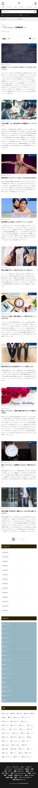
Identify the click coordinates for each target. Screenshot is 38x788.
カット (30, 749)
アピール (6, 725)
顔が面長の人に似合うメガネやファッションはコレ (17, 222)
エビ (24, 733)
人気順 (8, 38)
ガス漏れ (14, 749)
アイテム (17, 717)
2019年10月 (5, 557)
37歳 (27, 713)
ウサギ (30, 729)
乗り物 (5, 646)
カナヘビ (14, 753)
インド (23, 729)
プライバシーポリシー (25, 777)
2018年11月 (5, 601)
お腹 (30, 737)
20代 (13, 713)
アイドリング (26, 717)
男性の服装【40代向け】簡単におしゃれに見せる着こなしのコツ (18, 512)
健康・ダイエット (8, 660)
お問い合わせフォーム (19, 779)
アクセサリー (15, 721)
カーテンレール (16, 741)
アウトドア (9, 7)
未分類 (10, 775)
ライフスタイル (8, 15)
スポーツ (21, 7)
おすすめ (14, 737)
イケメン (22, 725)
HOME (3, 7)
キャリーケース (8, 756)
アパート (25, 721)
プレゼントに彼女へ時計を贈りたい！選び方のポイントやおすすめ (18, 317)
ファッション (28, 7)
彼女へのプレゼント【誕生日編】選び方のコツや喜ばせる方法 (18, 412)
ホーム (8, 767)
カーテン (6, 741)
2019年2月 (5, 592)
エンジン (31, 733)
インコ (5, 729)
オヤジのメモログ (23, 783)
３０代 (20, 713)
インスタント (14, 729)
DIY (10, 717)
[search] (35, 11)
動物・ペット (7, 664)
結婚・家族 (6, 695)
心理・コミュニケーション (10, 673)
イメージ (31, 725)
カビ (21, 753)
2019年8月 (5, 565)
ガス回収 (6, 749)
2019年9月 (5, 561)
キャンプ (17, 756)
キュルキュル (27, 756)
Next (23, 539)
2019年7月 (5, 570)
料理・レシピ (7, 678)
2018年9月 (5, 610)
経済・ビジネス (8, 691)
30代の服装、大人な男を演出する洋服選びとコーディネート (18, 124)
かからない (6, 745)
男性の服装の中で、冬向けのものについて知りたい (17, 270)
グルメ (15, 7)
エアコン (16, 733)
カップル (6, 753)
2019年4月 (5, 583)
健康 (21, 15)
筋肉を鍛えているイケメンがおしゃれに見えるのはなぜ (18, 178)
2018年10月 (5, 606)
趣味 (5, 700)
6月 (5, 717)
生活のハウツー (8, 686)
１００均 (6, 713)
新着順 (4, 38)
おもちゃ (22, 737)
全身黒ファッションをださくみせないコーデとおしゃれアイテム (18, 68)
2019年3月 (5, 588)
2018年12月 (5, 597)
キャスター (29, 753)
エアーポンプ (7, 733)
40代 (33, 713)
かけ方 (25, 745)
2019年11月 (5, 552)
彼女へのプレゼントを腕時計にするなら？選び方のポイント (18, 466)
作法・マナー (33, 293)
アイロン (6, 721)
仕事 (2, 15)
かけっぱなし (16, 745)
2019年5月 (5, 579)
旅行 (5, 682)
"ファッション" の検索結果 (15, 19)
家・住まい (6, 669)
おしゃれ (6, 737)
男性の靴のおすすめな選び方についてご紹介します (17, 366)
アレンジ (14, 725)
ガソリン (22, 749)
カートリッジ (27, 741)
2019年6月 (5, 574)
